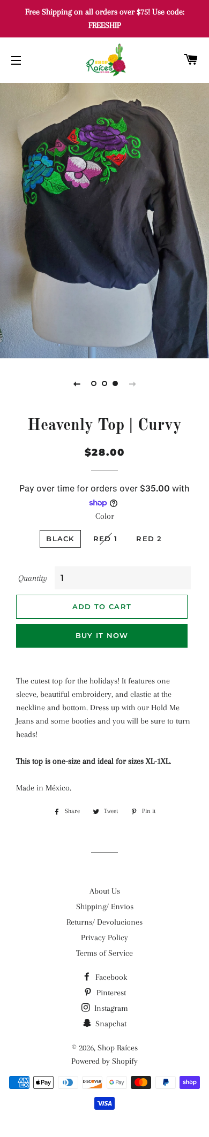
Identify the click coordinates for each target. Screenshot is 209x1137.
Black (60, 538)
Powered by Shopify (104, 1061)
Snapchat (109, 1023)
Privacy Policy (104, 937)
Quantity (32, 578)
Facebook (110, 977)
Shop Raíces (118, 1048)
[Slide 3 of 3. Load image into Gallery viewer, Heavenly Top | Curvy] (115, 383)
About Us (104, 891)
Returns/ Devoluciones (104, 922)
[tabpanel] (104, 219)
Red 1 (105, 538)
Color (104, 516)
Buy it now (102, 635)
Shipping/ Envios (104, 906)
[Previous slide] (76, 383)
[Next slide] (132, 383)
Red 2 (149, 538)
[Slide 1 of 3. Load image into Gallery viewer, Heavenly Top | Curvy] (93, 383)
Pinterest (110, 992)
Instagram (110, 1008)
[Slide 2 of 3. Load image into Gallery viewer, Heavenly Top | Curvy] (104, 383)
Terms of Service (104, 953)
